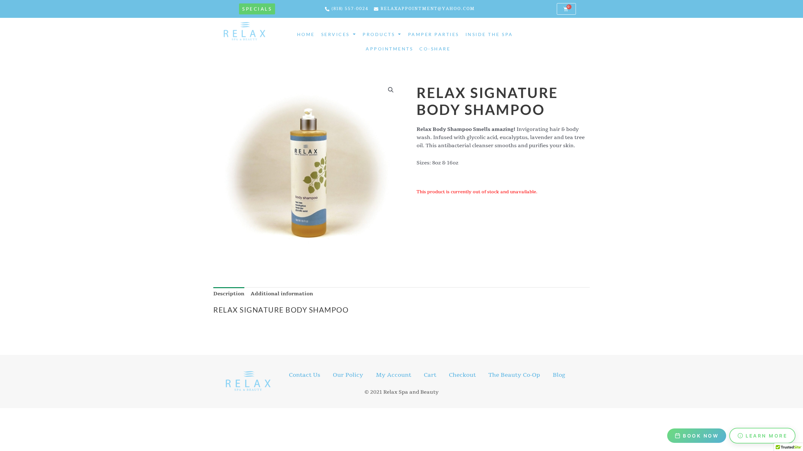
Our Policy (348, 375)
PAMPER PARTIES (433, 34)
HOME (306, 34)
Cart (430, 375)
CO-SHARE (434, 48)
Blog (559, 375)
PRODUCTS (379, 34)
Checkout (462, 375)
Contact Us (304, 375)
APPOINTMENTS (389, 48)
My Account (393, 375)
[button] (390, 90)
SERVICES (335, 34)
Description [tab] (228, 293)
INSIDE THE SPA (489, 34)
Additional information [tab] (282, 293)
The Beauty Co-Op (514, 375)
